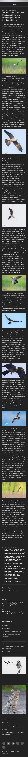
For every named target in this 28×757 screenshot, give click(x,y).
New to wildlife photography (14, 553)
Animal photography (11, 568)
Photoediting (9, 555)
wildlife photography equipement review (13, 562)
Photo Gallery (6, 628)
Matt (17, 10)
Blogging (17, 549)
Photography (9, 571)
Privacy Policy (6, 651)
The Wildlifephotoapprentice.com (11, 631)
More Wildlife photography (9, 726)
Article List (5, 625)
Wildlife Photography (8, 723)
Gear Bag (4, 643)
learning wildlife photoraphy (14, 552)
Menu (14, 4)
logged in (11, 590)
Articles (4, 640)
